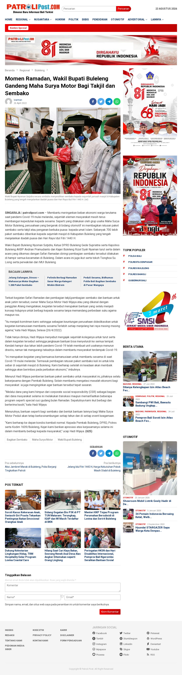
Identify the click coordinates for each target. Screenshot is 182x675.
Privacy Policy (42, 635)
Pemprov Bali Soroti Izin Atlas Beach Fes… (154, 419)
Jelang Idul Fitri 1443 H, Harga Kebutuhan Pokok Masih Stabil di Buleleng (94, 467)
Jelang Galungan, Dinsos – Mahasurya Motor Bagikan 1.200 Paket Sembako (24, 281)
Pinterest (155, 633)
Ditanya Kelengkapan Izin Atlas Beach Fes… (146, 389)
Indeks (9, 630)
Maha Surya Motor (42, 439)
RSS (153, 654)
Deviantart (156, 644)
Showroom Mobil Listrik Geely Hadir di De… (147, 502)
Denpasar (140, 396)
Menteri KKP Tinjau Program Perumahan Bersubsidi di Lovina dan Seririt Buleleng (101, 515)
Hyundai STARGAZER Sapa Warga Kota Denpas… (152, 529)
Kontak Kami (40, 640)
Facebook (101, 633)
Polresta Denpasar (140, 262)
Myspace (101, 649)
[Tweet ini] (101, 101)
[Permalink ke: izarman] (8, 101)
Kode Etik (38, 630)
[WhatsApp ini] (117, 101)
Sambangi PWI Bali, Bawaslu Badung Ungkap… (153, 404)
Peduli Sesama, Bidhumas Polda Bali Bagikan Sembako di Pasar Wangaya (100, 281)
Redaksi (9, 635)
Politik (150, 396)
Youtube (155, 649)
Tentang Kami (13, 640)
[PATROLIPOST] (33, 8)
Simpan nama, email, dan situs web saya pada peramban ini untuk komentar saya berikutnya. (57, 604)
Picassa (100, 654)
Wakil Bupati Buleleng (70, 439)
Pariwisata (150, 411)
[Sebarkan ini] (93, 101)
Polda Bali (135, 256)
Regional (137, 384)
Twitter (127, 633)
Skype (127, 649)
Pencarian (123, 8)
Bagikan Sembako (17, 439)
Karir (63, 630)
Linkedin (128, 644)
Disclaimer (67, 635)
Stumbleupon (130, 638)
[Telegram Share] (109, 101)
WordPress (156, 638)
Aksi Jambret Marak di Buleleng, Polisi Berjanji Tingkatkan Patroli (30, 467)
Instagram (101, 644)
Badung (127, 384)
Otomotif (128, 498)
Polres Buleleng (138, 268)
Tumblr (99, 638)
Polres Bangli (137, 274)
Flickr (126, 654)
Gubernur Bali (137, 280)
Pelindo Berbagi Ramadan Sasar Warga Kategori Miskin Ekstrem (62, 281)
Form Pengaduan (71, 640)
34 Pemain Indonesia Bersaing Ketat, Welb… (154, 515)
